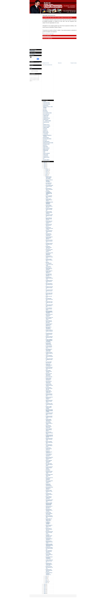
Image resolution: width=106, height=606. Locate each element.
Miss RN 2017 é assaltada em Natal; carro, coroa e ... (49, 247)
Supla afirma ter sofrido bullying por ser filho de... (49, 215)
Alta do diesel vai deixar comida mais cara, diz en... (49, 291)
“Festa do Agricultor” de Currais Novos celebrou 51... (49, 455)
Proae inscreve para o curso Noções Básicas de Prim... (49, 445)
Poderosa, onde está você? (49, 297)
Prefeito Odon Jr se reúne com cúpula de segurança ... (49, 529)
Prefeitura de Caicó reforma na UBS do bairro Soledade (48, 177)
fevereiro (46, 581)
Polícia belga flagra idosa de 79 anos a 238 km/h (49, 299)
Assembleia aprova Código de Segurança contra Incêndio (49, 564)
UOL (43, 158)
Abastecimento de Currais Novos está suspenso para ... (48, 234)
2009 (45, 593)
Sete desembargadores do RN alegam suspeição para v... (49, 558)
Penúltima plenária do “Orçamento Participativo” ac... (49, 573)
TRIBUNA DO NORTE (46, 157)
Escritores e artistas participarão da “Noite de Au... (49, 491)
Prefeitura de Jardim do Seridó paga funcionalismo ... (49, 181)
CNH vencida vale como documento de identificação (49, 478)
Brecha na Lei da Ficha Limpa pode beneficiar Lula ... (49, 241)
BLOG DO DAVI (45, 111)
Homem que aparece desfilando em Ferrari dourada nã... (49, 212)
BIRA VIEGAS (45, 110)
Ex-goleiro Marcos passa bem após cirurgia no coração (49, 344)
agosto (46, 174)
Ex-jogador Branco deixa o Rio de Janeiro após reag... (49, 388)
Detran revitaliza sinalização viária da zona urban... (49, 371)
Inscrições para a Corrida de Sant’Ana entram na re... (49, 448)
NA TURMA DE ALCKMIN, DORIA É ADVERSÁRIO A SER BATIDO (49, 193)
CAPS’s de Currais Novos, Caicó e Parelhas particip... (49, 433)
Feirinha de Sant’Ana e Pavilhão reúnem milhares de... (49, 272)
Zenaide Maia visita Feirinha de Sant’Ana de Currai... (49, 278)
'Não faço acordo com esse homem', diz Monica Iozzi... (49, 507)
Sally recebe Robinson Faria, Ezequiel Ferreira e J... (49, 284)
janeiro (46, 582)
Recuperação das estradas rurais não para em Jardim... (49, 228)
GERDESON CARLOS (46, 124)
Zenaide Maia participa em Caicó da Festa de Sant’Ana (49, 334)
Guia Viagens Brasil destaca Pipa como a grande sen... (49, 275)
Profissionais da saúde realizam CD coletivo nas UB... (49, 472)
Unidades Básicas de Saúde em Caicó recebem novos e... (49, 520)
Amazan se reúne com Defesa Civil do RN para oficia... (49, 516)
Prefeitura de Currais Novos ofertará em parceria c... (49, 225)
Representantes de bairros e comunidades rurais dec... (49, 189)
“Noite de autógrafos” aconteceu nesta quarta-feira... (49, 356)
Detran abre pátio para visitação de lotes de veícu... (49, 231)
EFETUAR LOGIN (32, 50)
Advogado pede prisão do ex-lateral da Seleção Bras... (49, 548)
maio (46, 577)
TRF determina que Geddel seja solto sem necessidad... (49, 510)
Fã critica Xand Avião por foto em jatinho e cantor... (49, 347)
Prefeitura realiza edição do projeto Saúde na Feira (49, 305)
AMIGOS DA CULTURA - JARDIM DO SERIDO (48, 107)
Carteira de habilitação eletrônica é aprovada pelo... (49, 209)
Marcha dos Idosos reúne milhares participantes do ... (48, 328)
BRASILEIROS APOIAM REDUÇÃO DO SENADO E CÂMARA (49, 410)
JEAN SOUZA (45, 128)
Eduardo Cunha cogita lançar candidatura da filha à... (49, 294)
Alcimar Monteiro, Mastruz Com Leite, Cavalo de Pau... (49, 426)
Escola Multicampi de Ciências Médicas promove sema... (49, 350)
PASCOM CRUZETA (46, 137)
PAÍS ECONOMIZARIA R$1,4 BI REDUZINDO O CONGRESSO (49, 312)
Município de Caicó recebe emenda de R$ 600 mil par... (49, 570)
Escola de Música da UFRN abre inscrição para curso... (49, 219)
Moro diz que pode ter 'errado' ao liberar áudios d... (49, 526)
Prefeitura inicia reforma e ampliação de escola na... (49, 359)
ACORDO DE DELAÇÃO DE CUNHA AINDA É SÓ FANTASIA (57, 17)
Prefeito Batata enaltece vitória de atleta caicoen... (49, 475)
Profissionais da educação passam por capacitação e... (49, 539)
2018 (45, 166)
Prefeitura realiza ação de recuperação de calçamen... (49, 222)
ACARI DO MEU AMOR (46, 102)
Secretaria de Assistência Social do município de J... (49, 452)
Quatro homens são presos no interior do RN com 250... (49, 321)
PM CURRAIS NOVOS (46, 141)
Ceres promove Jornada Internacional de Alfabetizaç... (49, 488)
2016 (45, 584)
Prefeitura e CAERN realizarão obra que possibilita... (49, 407)
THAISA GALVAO (45, 154)
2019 (45, 165)
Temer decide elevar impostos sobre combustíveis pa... (49, 382)
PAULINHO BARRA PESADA (47, 138)
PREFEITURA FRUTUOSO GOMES (48, 142)
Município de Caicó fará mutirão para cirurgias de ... (49, 287)
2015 (45, 585)
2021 (45, 162)
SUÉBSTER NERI (45, 150)
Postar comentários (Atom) (48, 64)
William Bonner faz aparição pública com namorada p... (49, 268)
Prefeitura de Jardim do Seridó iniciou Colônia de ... (49, 337)
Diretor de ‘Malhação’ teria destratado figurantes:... (49, 461)
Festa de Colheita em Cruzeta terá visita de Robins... (49, 309)
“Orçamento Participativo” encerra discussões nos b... (49, 535)
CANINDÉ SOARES (46, 115)
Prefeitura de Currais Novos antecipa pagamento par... (49, 374)
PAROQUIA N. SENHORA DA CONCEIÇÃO (47, 136)
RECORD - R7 (45, 145)
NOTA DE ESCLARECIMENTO (49, 263)
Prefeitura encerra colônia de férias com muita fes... (49, 200)
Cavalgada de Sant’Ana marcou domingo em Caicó (49, 281)
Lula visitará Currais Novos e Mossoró (49, 183)
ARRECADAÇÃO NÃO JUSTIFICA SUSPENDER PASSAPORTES (49, 545)
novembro (47, 170)
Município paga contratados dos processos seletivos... (49, 485)
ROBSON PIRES (45, 146)
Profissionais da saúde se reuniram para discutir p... (49, 250)
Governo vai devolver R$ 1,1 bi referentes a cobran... (49, 196)
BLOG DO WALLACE (46, 114)
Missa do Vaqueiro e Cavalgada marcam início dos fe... (49, 497)
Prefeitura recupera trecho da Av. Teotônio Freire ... (49, 260)
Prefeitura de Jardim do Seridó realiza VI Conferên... (49, 398)
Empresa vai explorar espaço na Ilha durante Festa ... (49, 442)
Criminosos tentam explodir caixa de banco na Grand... (49, 385)
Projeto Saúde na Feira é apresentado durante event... (49, 501)
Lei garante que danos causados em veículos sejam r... (49, 417)
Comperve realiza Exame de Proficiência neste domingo (49, 513)
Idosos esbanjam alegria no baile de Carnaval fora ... (49, 186)
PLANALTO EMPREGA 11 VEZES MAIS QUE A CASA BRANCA (49, 340)
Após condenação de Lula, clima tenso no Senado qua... (49, 551)
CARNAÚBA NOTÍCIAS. (46, 118)
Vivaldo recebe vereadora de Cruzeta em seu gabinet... (49, 365)
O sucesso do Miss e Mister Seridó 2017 (49, 362)
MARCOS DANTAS (45, 132)
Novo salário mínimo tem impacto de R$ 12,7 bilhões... (49, 464)
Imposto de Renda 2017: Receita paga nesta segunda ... (49, 458)
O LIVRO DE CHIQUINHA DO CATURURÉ (48, 523)
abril (46, 578)
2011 (45, 590)
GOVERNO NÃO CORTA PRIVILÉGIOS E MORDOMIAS (49, 203)
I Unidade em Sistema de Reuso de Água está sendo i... (49, 353)
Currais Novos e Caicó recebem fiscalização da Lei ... (49, 404)
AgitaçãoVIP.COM (45, 105)
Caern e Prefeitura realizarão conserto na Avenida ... (49, 423)
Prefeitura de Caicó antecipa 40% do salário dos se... (49, 257)
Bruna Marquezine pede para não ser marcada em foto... (49, 532)
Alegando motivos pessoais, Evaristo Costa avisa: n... (48, 379)
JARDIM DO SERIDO (46, 127)
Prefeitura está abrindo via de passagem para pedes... (49, 368)
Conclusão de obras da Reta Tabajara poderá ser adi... (49, 244)
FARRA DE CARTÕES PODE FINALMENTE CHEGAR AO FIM (49, 504)
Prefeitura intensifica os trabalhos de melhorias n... (49, 331)
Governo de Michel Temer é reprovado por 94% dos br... (49, 206)
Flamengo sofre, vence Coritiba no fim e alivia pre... (49, 302)
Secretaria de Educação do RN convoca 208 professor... (49, 468)
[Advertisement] (36, 32)
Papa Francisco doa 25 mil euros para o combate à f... (49, 315)
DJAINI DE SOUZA (45, 119)
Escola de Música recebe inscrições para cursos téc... (49, 554)
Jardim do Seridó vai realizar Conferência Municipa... (49, 429)
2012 (45, 589)
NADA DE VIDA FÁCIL (49, 376)
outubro (46, 171)
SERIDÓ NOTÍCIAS (46, 149)
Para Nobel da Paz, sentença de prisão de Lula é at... (49, 494)
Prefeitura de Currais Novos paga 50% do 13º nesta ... (49, 567)
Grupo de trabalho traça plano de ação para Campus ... (49, 318)
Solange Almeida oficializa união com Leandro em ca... (49, 391)
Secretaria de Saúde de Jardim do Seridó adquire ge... (49, 238)
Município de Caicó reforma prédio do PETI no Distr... (49, 542)
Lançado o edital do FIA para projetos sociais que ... (49, 561)
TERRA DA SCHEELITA (46, 153)
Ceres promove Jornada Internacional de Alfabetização (49, 253)
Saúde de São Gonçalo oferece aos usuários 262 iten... (49, 401)
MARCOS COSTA (45, 131)
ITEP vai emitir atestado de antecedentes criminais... (49, 481)
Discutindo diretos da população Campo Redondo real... (49, 324)
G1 (43, 123)
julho (46, 175)
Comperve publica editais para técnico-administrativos (49, 420)
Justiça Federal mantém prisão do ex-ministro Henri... (49, 414)
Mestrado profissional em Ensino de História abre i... (49, 395)
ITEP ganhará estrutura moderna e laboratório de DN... (49, 439)
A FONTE (44, 101)
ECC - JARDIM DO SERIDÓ (47, 120)
